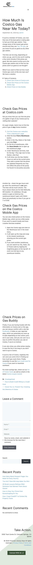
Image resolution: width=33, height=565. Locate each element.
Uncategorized (10, 379)
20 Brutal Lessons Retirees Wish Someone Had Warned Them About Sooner (15, 486)
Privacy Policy (18, 543)
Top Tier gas (21, 46)
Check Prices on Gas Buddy (16, 87)
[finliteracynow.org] (16, 4)
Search (5, 458)
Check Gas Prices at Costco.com (18, 80)
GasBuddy (6, 331)
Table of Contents (10, 78)
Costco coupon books (14, 374)
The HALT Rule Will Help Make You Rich (16, 481)
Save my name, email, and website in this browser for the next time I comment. (17, 440)
